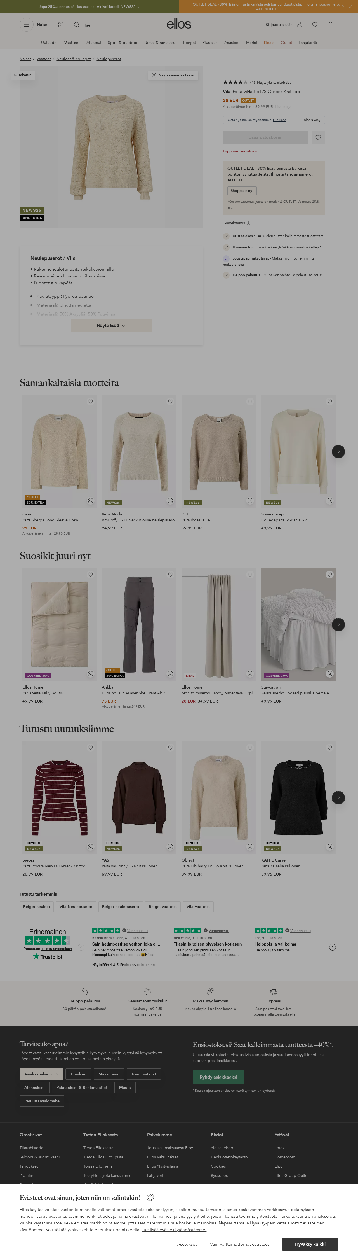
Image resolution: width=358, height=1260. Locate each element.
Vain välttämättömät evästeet (239, 1244)
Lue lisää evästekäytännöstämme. (174, 1229)
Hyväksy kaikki (310, 1244)
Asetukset (187, 1244)
